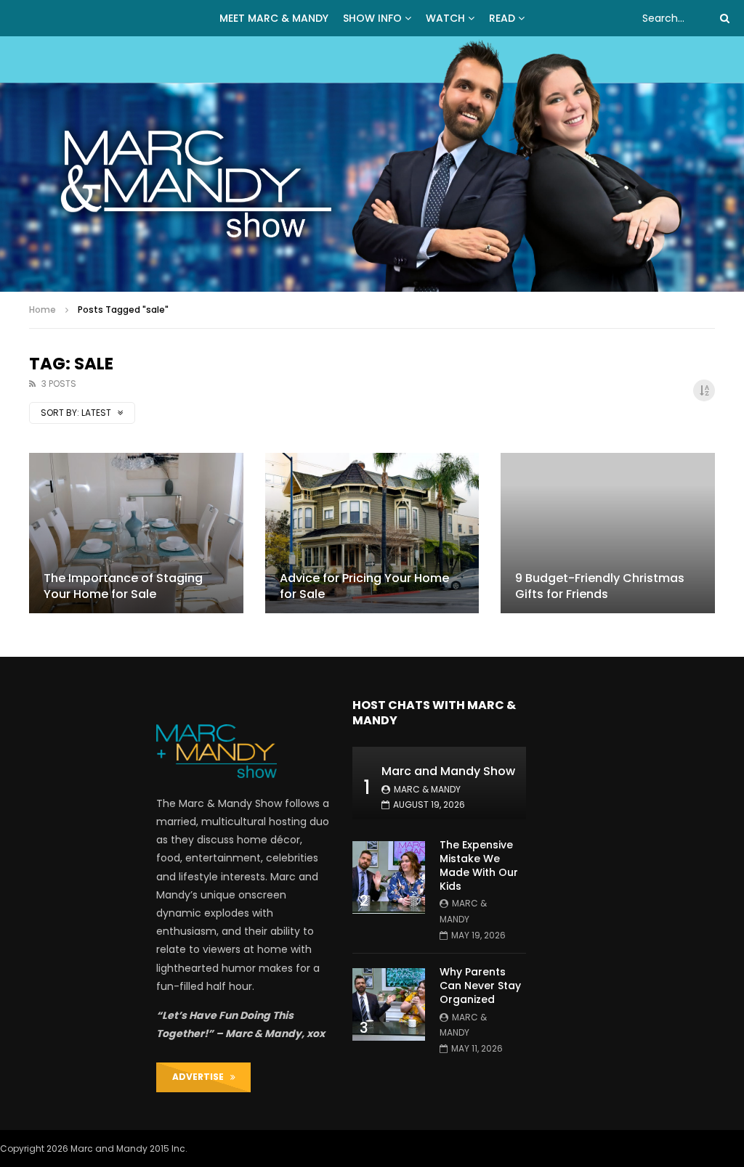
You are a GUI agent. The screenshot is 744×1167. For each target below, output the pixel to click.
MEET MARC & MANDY (273, 18)
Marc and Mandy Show (448, 771)
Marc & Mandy (427, 789)
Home (42, 309)
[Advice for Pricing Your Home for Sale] (372, 533)
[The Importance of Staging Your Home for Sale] (136, 533)
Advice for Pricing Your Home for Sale (364, 586)
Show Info (372, 18)
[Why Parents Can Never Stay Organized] (388, 1004)
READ (502, 18)
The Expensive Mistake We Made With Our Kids (479, 865)
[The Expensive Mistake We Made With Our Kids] (388, 877)
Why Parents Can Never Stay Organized (480, 986)
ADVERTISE (201, 1076)
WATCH (445, 18)
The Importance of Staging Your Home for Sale (123, 586)
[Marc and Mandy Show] (372, 164)
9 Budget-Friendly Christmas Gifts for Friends (599, 586)
